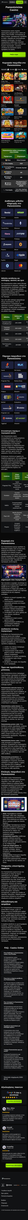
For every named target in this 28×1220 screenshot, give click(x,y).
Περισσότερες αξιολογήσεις (14, 1165)
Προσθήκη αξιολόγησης (14, 1101)
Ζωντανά (12, 69)
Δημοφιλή (4, 69)
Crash (19, 69)
